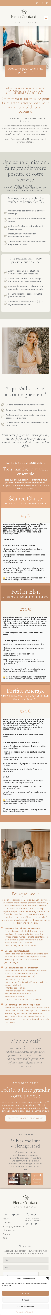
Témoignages (9, 1230)
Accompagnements (12, 1226)
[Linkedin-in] (36, 1224)
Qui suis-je (7, 1222)
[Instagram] (27, 1224)
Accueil (6, 1218)
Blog (5, 1238)
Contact (6, 1234)
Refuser (25, 1300)
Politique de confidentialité (24, 1312)
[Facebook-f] (31, 1224)
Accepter (25, 1293)
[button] (47, 1279)
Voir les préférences (25, 1306)
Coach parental (24, 22)
